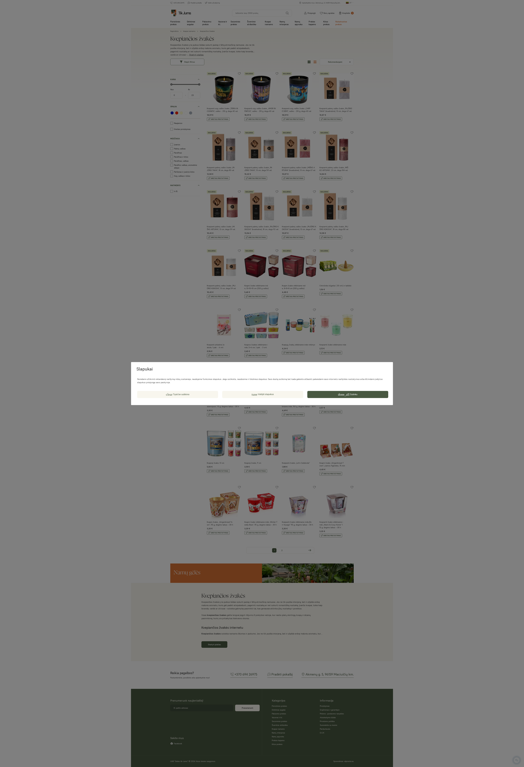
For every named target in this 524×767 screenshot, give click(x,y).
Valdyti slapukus (263, 394)
